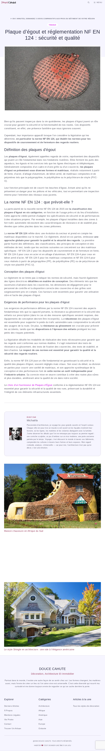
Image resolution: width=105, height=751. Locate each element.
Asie (40, 720)
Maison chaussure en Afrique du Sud (23, 531)
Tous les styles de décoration (86, 706)
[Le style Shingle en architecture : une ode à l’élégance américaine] (52, 615)
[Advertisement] (52, 557)
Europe (42, 724)
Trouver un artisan (12, 728)
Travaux (52, 25)
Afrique (42, 711)
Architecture (44, 706)
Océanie (42, 728)
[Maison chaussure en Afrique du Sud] (52, 496)
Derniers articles (11, 706)
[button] (89, 2)
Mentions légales (12, 715)
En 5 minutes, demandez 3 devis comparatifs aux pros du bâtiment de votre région (54, 18)
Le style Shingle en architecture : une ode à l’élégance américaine (39, 649)
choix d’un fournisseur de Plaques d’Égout (30, 385)
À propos (8, 711)
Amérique (43, 715)
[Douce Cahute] (8, 2)
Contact (7, 724)
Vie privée (8, 720)
